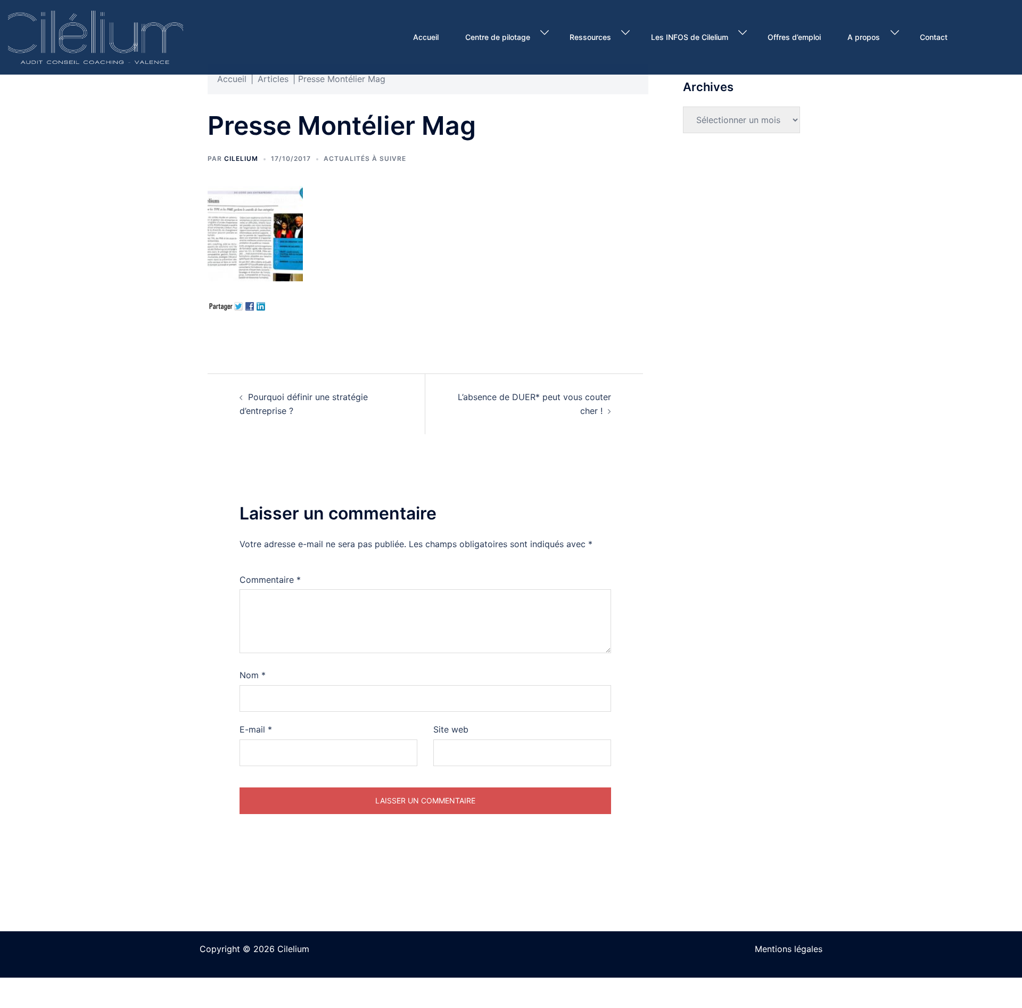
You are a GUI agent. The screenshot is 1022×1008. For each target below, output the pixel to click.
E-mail (256, 729)
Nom (253, 675)
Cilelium (241, 158)
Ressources (590, 37)
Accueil (426, 37)
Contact (933, 37)
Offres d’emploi (794, 37)
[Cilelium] (95, 36)
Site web (450, 729)
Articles (273, 79)
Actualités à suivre (365, 158)
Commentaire (270, 579)
